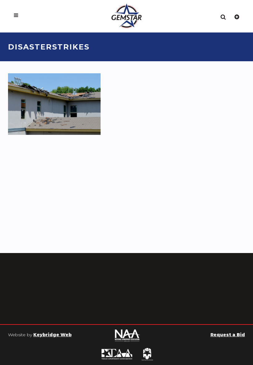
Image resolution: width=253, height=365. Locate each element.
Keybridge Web (52, 334)
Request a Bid (227, 334)
